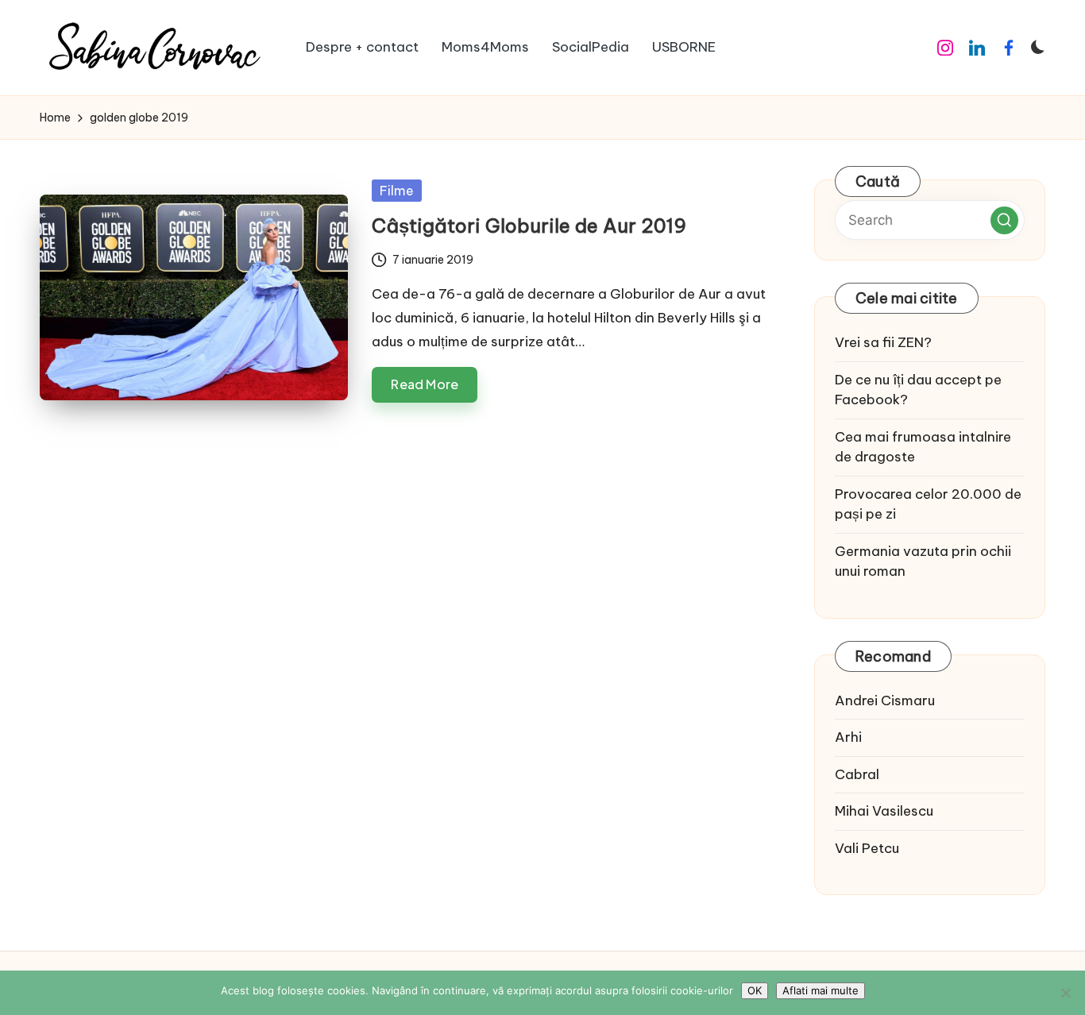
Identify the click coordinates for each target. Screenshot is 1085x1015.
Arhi (848, 737)
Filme (397, 191)
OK (754, 990)
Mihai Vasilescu (884, 811)
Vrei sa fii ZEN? (883, 342)
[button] (1004, 220)
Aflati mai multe (820, 990)
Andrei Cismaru (885, 700)
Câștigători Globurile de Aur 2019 (529, 225)
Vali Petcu (867, 848)
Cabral (857, 774)
